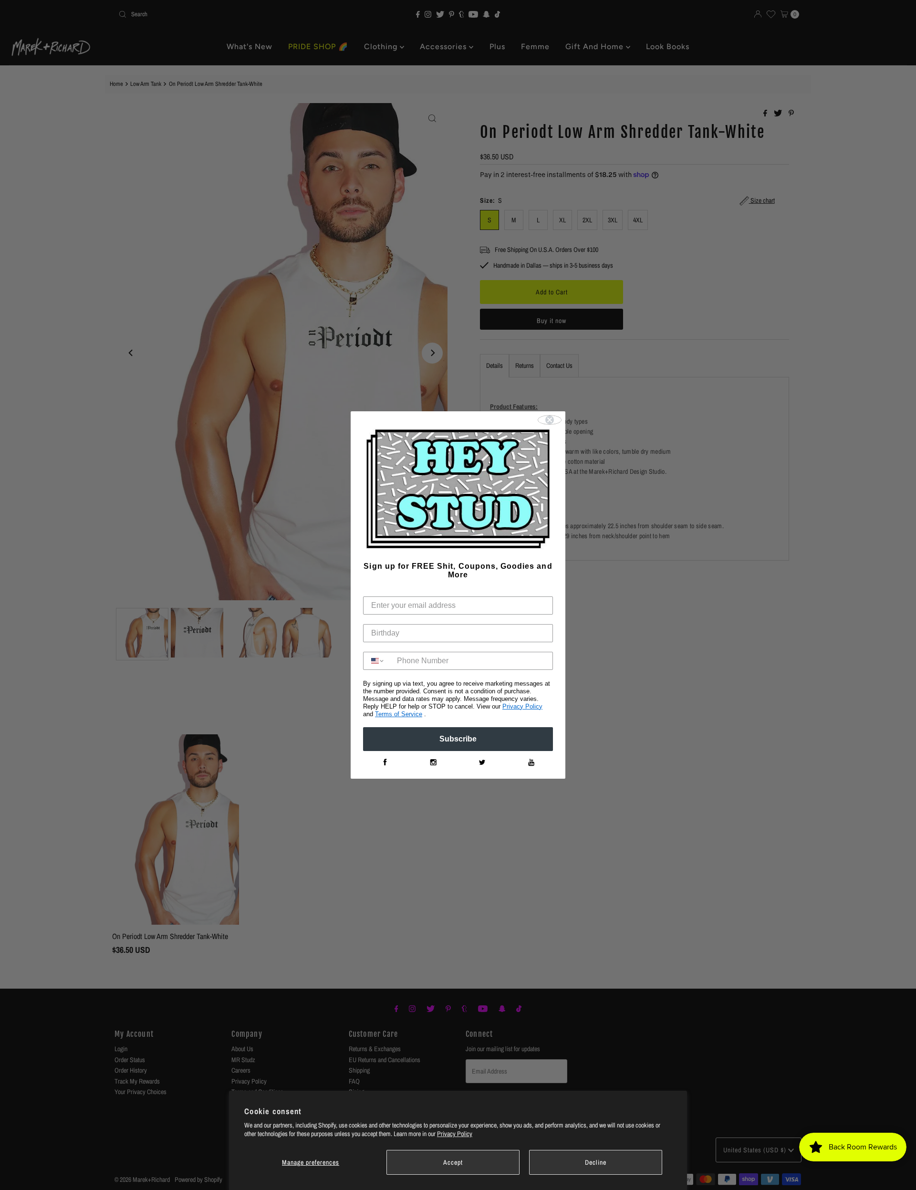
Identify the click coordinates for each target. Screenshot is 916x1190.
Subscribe (458, 739)
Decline (595, 1162)
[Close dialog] (550, 420)
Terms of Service (398, 714)
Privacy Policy (454, 1133)
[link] (384, 762)
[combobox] (378, 660)
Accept (453, 1162)
